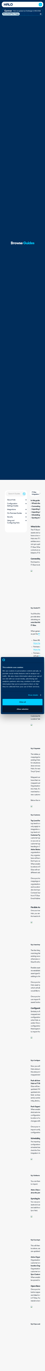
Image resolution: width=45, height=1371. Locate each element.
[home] (8, 4)
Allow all (22, 702)
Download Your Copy (11, 14)
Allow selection (22, 709)
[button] (40, 4)
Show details (33, 695)
